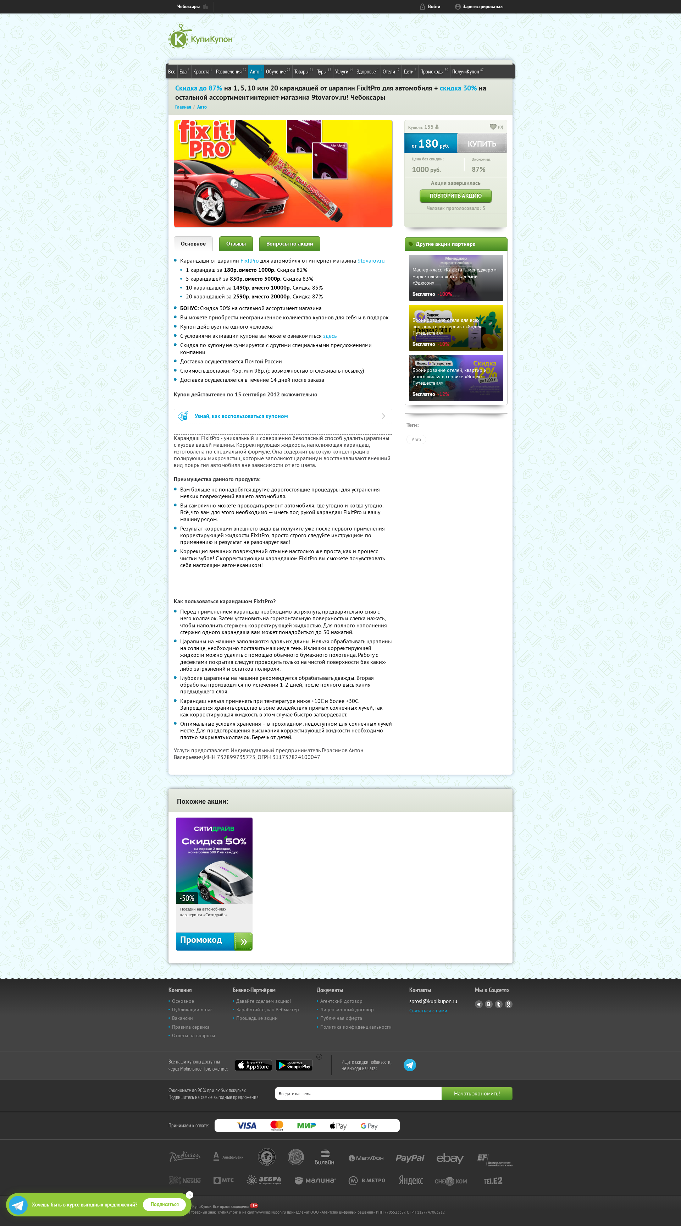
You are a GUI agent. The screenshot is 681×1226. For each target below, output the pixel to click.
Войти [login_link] (434, 7)
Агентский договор (341, 1001)
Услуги (344, 71)
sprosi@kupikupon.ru (433, 1001)
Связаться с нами (428, 1010)
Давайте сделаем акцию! (263, 1001)
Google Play (294, 1065)
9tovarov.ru (371, 260)
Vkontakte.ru (489, 1004)
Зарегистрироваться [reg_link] (483, 7)
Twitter (499, 1004)
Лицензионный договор (347, 1009)
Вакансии (182, 1018)
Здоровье (368, 71)
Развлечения (231, 71)
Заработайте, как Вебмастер (267, 1009)
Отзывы (236, 243)
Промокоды (434, 71)
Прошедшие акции (257, 1018)
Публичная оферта (341, 1018)
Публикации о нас (192, 1009)
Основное (193, 243)
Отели (391, 71)
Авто (256, 71)
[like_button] (493, 127)
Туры (324, 71)
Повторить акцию (456, 195)
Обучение (278, 71)
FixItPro (249, 260)
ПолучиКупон (468, 71)
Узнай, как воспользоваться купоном (241, 416)
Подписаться (165, 1204)
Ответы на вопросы (193, 1035)
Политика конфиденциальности (356, 1027)
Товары (303, 71)
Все (172, 71)
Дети (410, 71)
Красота (202, 71)
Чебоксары (188, 7)
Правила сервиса (191, 1027)
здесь (330, 335)
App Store (253, 1065)
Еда (184, 71)
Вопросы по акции (289, 243)
